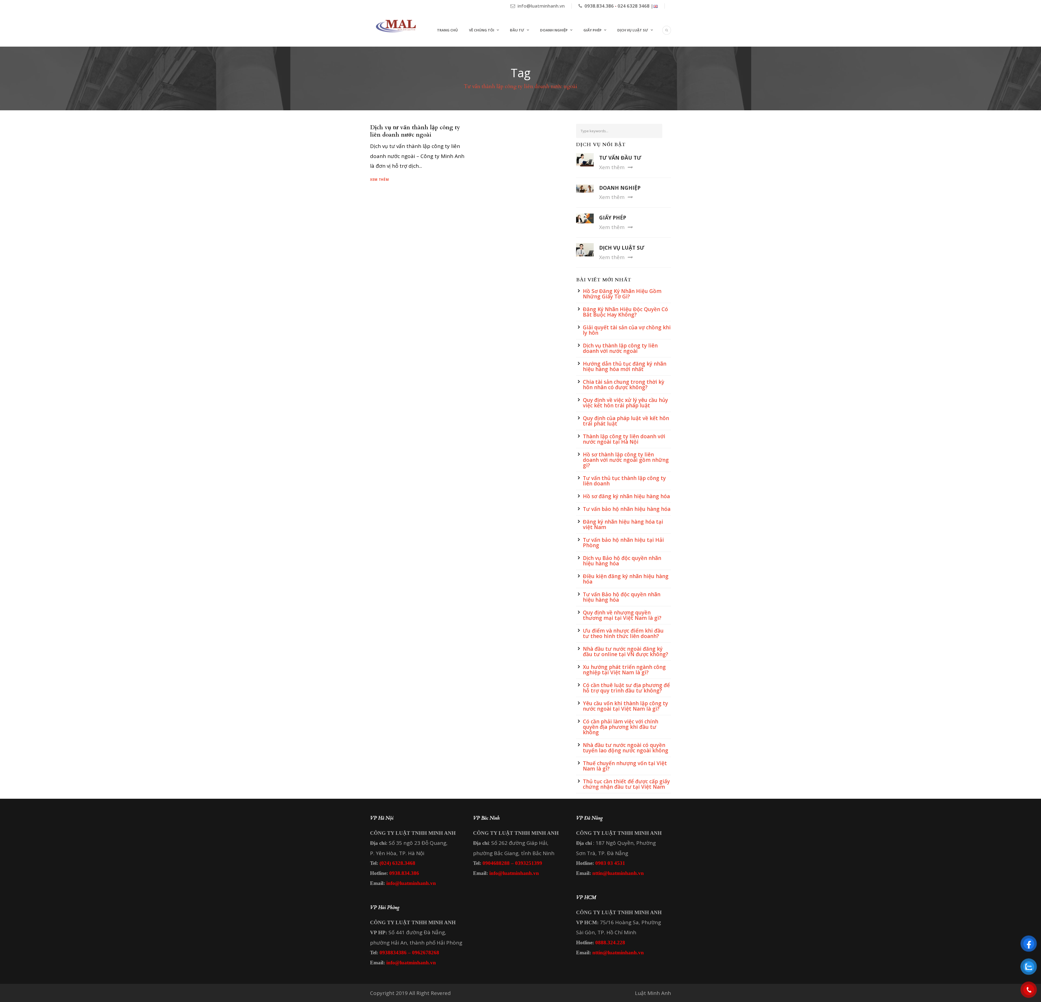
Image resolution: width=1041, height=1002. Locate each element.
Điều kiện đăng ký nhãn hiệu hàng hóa (626, 579)
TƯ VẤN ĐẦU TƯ (620, 157)
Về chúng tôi (481, 30)
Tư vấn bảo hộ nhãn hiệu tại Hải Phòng (623, 542)
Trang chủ (447, 30)
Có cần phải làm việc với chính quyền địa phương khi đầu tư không (620, 727)
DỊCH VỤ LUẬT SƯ (621, 247)
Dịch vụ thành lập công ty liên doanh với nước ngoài (620, 348)
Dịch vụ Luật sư (632, 30)
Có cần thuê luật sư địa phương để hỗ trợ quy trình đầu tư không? (626, 688)
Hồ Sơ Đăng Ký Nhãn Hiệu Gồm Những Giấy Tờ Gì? (622, 294)
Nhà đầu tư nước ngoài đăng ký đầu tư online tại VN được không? (625, 651)
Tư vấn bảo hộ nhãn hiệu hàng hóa (626, 509)
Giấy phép (592, 30)
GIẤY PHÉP (612, 217)
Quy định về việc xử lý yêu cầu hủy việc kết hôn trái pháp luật (625, 403)
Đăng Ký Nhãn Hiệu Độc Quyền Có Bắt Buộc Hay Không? (625, 312)
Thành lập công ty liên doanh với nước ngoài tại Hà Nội (624, 439)
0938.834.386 (599, 6)
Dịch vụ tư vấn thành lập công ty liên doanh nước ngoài (415, 131)
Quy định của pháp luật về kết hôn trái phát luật (626, 421)
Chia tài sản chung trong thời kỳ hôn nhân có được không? (623, 384)
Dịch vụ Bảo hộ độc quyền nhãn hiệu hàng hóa (622, 561)
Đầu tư (517, 30)
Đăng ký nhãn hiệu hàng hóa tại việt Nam (623, 524)
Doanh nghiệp (554, 30)
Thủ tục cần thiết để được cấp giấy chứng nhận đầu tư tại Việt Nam (626, 784)
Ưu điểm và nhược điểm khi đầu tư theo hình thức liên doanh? (623, 633)
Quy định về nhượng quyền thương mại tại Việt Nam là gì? (622, 615)
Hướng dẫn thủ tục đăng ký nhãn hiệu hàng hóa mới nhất (624, 366)
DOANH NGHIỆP (620, 187)
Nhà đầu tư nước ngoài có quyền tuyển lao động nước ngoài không (625, 748)
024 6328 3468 (634, 6)
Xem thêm (379, 179)
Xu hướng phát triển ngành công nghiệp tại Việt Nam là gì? (624, 669)
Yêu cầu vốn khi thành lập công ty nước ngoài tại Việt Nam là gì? (625, 706)
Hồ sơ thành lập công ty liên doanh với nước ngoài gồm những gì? (626, 460)
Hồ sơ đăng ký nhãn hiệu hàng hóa (626, 496)
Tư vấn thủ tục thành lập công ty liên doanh (624, 481)
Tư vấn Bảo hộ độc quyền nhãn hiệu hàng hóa (621, 597)
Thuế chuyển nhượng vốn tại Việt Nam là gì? (625, 766)
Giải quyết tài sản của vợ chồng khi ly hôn (627, 330)
